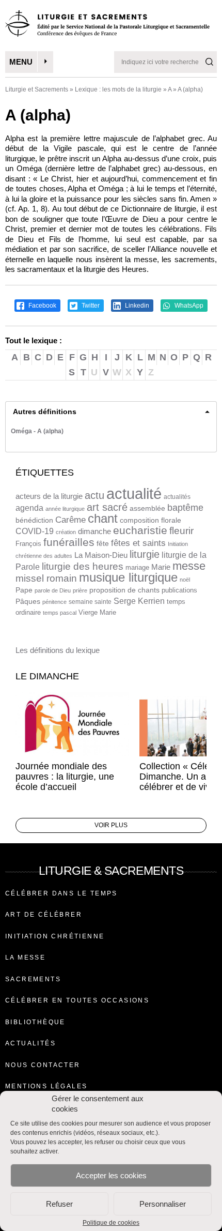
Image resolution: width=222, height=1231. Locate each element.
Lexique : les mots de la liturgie (118, 89)
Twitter (90, 305)
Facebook (41, 305)
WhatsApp (188, 305)
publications (179, 590)
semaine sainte (90, 601)
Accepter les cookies (111, 1175)
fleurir (181, 530)
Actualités (30, 1043)
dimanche (94, 531)
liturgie (145, 554)
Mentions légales (46, 1086)
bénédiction (34, 520)
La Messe (25, 957)
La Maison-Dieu (101, 555)
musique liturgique (128, 577)
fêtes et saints (138, 543)
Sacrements (33, 979)
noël (185, 579)
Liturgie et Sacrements (36, 89)
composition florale (150, 520)
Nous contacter (43, 1065)
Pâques (27, 601)
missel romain (46, 578)
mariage (137, 567)
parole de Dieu (53, 590)
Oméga (21, 431)
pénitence (54, 602)
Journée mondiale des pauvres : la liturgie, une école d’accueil (64, 776)
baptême (185, 508)
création (66, 532)
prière (80, 590)
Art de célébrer (43, 914)
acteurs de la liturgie (49, 496)
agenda (29, 508)
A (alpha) (50, 431)
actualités (177, 496)
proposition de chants (124, 590)
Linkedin (136, 305)
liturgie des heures (82, 566)
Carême (70, 520)
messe (188, 565)
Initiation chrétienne (54, 936)
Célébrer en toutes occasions (77, 1000)
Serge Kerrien (139, 601)
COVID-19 (34, 531)
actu (94, 495)
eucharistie (140, 530)
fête (103, 543)
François (28, 544)
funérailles (68, 542)
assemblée (147, 508)
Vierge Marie (97, 612)
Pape (24, 590)
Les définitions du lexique (57, 650)
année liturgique (65, 509)
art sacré (107, 507)
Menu (21, 61)
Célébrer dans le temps (61, 893)
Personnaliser (162, 1203)
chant (103, 518)
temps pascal (59, 613)
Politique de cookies (111, 1222)
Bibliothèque (35, 1022)
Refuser (59, 1203)
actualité (134, 493)
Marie (160, 567)
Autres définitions (44, 411)
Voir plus (111, 825)
